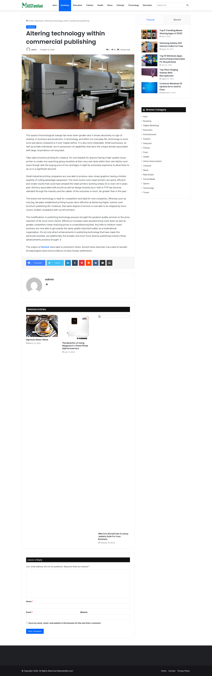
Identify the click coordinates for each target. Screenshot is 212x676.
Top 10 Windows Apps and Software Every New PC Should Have (172, 58)
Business (65, 5)
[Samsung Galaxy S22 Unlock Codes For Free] (149, 47)
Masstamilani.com (65, 671)
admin (33, 50)
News (109, 5)
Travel (146, 192)
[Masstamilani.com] (32, 5)
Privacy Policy (184, 671)
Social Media (149, 179)
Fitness (146, 148)
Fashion (89, 5)
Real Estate (148, 174)
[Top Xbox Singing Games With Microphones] (149, 72)
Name (29, 601)
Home (31, 21)
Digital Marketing (151, 125)
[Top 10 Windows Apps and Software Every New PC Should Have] (149, 60)
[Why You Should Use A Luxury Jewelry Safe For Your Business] (114, 423)
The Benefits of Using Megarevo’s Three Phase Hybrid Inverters (75, 346)
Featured (147, 143)
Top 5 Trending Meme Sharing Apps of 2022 (171, 32)
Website (84, 612)
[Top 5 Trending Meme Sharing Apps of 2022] (149, 34)
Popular (151, 19)
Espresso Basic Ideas (37, 339)
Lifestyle (120, 5)
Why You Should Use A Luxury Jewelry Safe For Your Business (113, 536)
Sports (146, 183)
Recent (177, 19)
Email (29, 612)
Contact (172, 671)
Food (145, 152)
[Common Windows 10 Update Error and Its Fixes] (149, 87)
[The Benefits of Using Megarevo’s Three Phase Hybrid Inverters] (78, 327)
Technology (133, 5)
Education (77, 5)
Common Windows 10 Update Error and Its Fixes (171, 86)
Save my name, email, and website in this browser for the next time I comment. (65, 623)
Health (100, 5)
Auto (54, 5)
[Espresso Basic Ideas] (42, 326)
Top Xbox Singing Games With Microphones (169, 72)
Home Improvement (152, 161)
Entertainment (149, 134)
